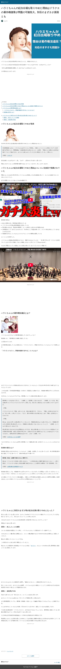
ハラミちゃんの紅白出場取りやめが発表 (13, 104)
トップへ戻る (57, 662)
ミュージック (10, 651)
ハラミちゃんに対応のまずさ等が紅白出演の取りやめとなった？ (19, 115)
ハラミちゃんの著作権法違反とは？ (11, 108)
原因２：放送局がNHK (10, 119)
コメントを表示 (30, 656)
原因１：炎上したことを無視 (11, 117)
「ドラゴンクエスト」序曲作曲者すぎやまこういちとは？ (19, 110)
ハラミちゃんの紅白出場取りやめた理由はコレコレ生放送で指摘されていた (22, 106)
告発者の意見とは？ (9, 112)
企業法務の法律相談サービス (15, 466)
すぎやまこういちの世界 (13, 437)
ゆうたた (33, 545)
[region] (30, 87)
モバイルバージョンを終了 (30, 667)
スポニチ (9, 155)
